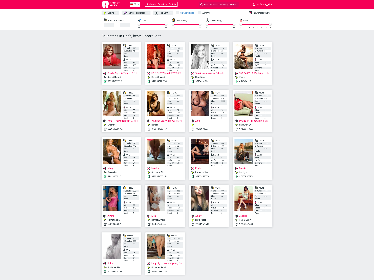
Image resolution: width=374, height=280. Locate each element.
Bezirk (110, 13)
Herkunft (163, 13)
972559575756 (202, 176)
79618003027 (201, 129)
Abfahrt (205, 13)
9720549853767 (159, 129)
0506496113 (245, 81)
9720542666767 (115, 129)
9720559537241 (159, 176)
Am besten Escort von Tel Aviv (161, 4)
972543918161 (202, 81)
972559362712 (115, 81)
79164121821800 (160, 271)
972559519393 (246, 129)
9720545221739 (159, 81)
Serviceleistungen (136, 13)
